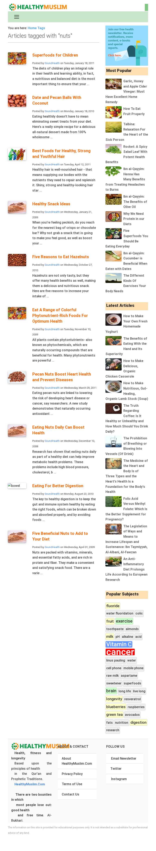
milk (109, 636)
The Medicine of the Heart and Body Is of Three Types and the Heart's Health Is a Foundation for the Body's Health (126, 476)
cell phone (113, 668)
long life (125, 691)
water (131, 660)
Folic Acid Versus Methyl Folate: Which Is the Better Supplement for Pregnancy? (126, 509)
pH (118, 637)
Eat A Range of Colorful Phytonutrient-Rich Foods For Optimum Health (60, 315)
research (112, 730)
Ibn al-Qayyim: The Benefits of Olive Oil (135, 202)
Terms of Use (72, 784)
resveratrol (132, 699)
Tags (41, 28)
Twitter (115, 769)
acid (138, 637)
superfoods (132, 683)
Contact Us (70, 794)
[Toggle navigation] (16, 17)
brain (111, 690)
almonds (132, 629)
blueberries (116, 706)
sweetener (113, 683)
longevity (114, 699)
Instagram (119, 779)
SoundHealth (52, 63)
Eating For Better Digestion (57, 485)
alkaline (127, 637)
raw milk (112, 676)
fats (109, 723)
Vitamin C (119, 644)
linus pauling (115, 660)
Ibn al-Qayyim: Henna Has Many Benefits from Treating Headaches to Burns (125, 179)
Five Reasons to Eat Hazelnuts (60, 256)
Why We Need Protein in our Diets (133, 219)
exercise (124, 621)
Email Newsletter (123, 758)
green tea (114, 714)
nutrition (121, 723)
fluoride (112, 606)
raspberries (136, 707)
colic (139, 613)
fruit (110, 621)
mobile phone (133, 668)
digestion (138, 722)
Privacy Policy (72, 774)
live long (139, 691)
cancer (120, 652)
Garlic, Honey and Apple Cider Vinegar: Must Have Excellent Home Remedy (126, 91)
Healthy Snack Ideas (51, 203)
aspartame (129, 676)
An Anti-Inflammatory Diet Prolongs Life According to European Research (126, 569)
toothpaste (115, 629)
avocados (132, 715)
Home (32, 28)
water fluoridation (119, 613)
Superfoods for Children (55, 55)
